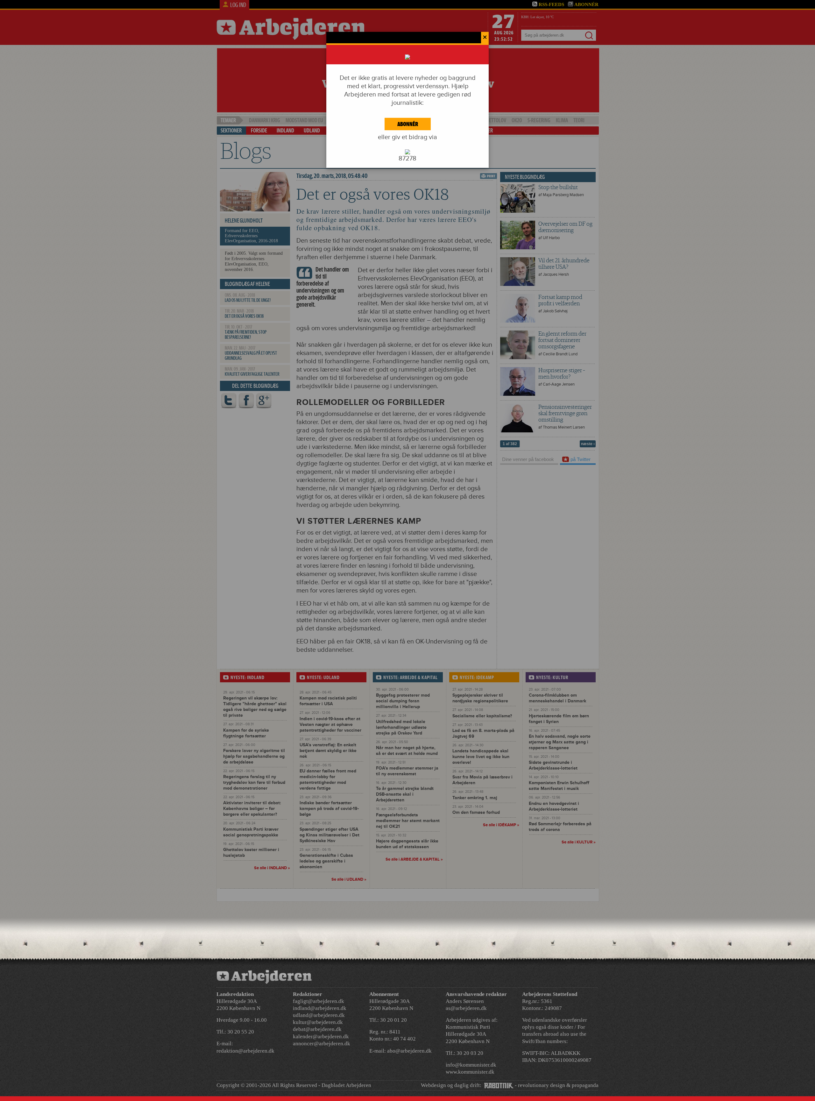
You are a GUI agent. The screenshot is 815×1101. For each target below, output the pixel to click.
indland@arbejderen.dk (319, 1008)
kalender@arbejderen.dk (321, 1037)
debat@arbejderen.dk (317, 1029)
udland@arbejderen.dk (319, 1015)
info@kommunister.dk (471, 1065)
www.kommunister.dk (470, 1072)
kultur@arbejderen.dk (318, 1022)
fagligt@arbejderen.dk (318, 1001)
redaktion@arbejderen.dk (245, 1051)
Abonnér (407, 124)
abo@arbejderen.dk (409, 1051)
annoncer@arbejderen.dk (321, 1044)
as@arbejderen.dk (466, 1008)
